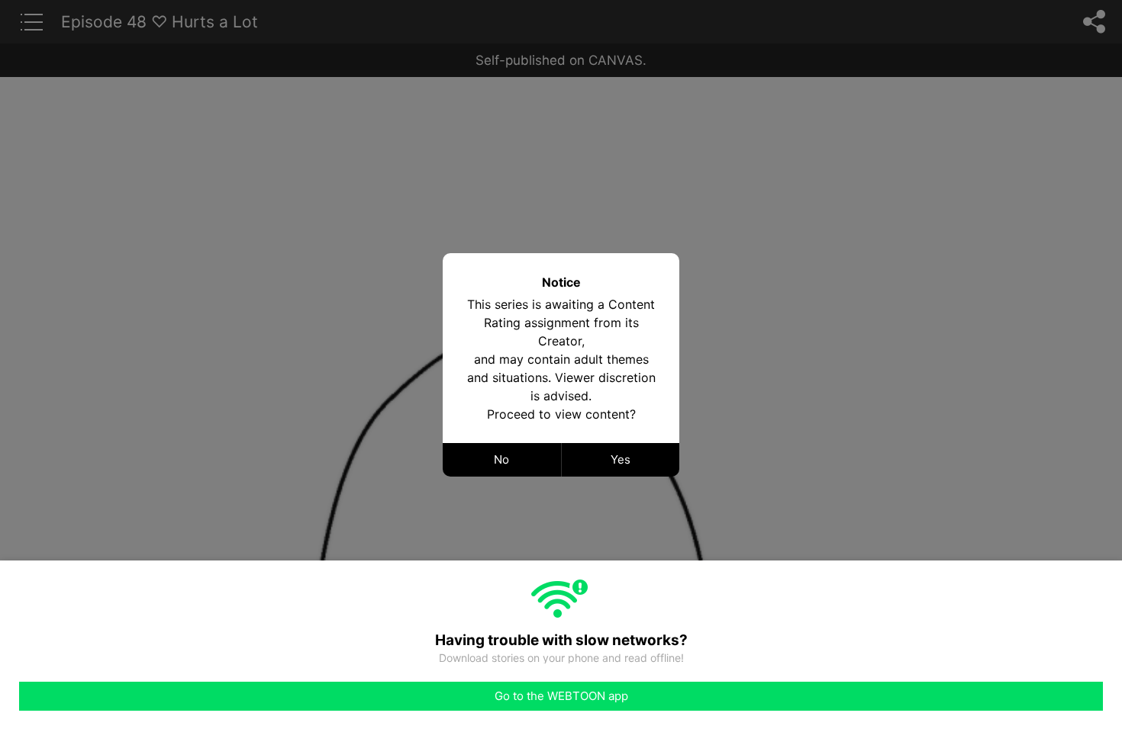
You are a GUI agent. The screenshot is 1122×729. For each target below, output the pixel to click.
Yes (620, 459)
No (501, 459)
